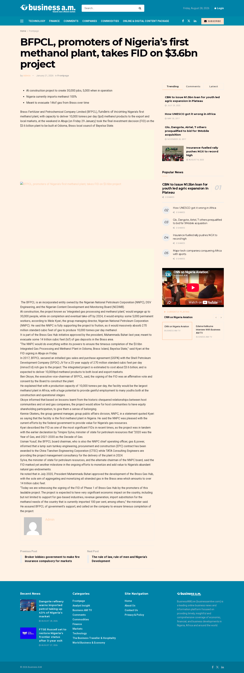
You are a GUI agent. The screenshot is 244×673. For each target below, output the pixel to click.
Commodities (110, 21)
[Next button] (221, 317)
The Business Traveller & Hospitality (94, 638)
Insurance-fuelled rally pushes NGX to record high (202, 151)
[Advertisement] (87, 154)
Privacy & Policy (134, 614)
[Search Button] (140, 8)
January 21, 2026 (44, 75)
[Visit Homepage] (47, 8)
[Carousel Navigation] (218, 317)
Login (220, 8)
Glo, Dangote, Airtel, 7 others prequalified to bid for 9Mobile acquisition (187, 130)
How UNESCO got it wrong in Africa (190, 114)
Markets (78, 628)
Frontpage (34, 31)
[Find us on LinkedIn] (195, 21)
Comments (71, 21)
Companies (89, 21)
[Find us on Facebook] (183, 21)
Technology (36, 21)
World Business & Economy (89, 642)
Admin (27, 75)
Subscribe (214, 21)
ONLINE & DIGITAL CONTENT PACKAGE (146, 21)
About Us (130, 605)
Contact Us (131, 610)
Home (23, 31)
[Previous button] (215, 317)
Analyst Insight (81, 605)
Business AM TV (82, 610)
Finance (54, 21)
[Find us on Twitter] (188, 21)
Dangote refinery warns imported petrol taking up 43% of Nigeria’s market (51, 609)
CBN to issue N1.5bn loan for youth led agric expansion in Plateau (185, 188)
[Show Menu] (21, 21)
